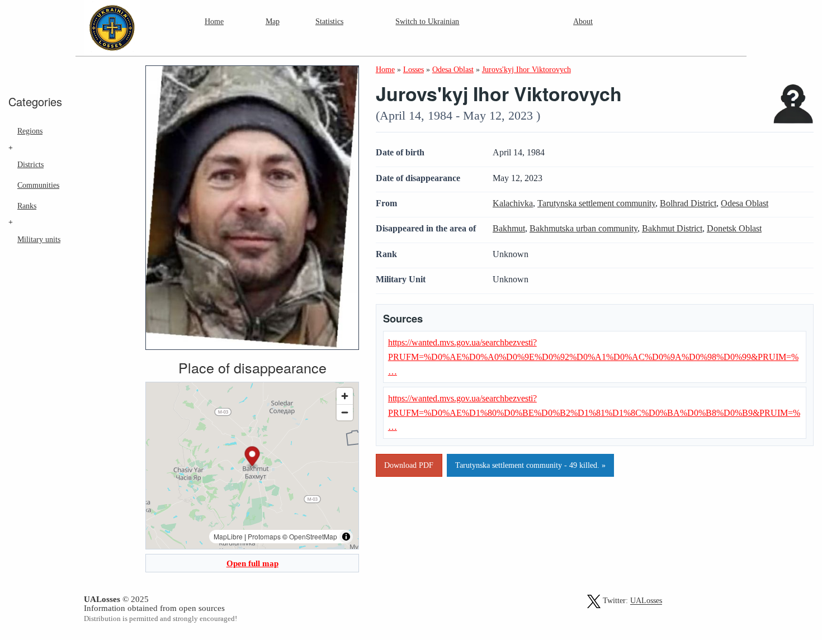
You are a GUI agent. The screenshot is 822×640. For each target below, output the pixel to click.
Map (273, 21)
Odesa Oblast (744, 203)
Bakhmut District (672, 228)
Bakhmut (509, 228)
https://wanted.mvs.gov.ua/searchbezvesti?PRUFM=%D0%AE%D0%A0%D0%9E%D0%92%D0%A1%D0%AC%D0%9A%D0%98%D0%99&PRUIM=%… (593, 357)
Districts (30, 164)
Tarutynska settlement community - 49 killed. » (530, 465)
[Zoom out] (345, 412)
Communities (38, 185)
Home (214, 21)
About (583, 21)
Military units (38, 239)
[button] (252, 458)
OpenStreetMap (313, 536)
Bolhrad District (688, 203)
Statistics (329, 21)
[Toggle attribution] (346, 536)
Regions (29, 130)
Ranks (26, 205)
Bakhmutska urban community (583, 228)
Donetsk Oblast (734, 228)
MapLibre (228, 536)
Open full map (252, 563)
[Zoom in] (345, 396)
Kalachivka (513, 203)
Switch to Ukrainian (427, 21)
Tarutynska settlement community (596, 203)
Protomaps (264, 536)
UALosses (646, 601)
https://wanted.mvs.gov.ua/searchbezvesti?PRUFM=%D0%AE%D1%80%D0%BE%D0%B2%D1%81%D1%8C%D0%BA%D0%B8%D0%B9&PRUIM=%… (594, 413)
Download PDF (408, 465)
